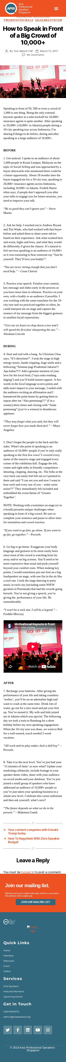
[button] (56, 8)
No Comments (35, 54)
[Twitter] (7, 1030)
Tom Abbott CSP (23, 51)
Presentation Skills (18, 20)
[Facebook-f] (17, 1030)
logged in (27, 872)
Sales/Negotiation (48, 20)
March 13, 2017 (49, 51)
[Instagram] (47, 1030)
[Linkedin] (28, 1030)
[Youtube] (38, 1030)
